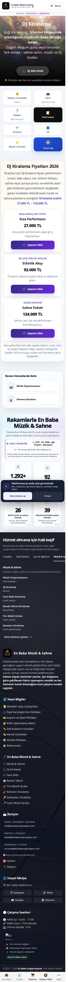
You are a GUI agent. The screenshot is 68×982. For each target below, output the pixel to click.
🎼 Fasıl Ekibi (11, 775)
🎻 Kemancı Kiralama (16, 791)
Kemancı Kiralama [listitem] (13, 627)
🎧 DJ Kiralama (12, 769)
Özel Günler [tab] (22, 556)
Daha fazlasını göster (16, 636)
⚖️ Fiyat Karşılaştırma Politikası (22, 712)
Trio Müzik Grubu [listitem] (12, 617)
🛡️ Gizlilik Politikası (14, 740)
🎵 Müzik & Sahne (14, 764)
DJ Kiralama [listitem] (9, 588)
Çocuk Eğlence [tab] (41, 556)
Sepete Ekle (35, 244)
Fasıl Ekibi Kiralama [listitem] (14, 598)
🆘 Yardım (9, 861)
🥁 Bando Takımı (13, 780)
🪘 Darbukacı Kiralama (17, 797)
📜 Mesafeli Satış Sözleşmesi (20, 706)
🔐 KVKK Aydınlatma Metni (19, 723)
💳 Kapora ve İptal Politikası (20, 717)
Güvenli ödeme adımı (17, 957)
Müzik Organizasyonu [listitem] (15, 579)
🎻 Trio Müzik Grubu (15, 786)
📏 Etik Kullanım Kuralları (18, 729)
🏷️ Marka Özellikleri (15, 734)
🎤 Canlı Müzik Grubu (16, 803)
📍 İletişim (9, 867)
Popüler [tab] (7, 556)
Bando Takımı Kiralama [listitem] (16, 608)
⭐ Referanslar (12, 745)
